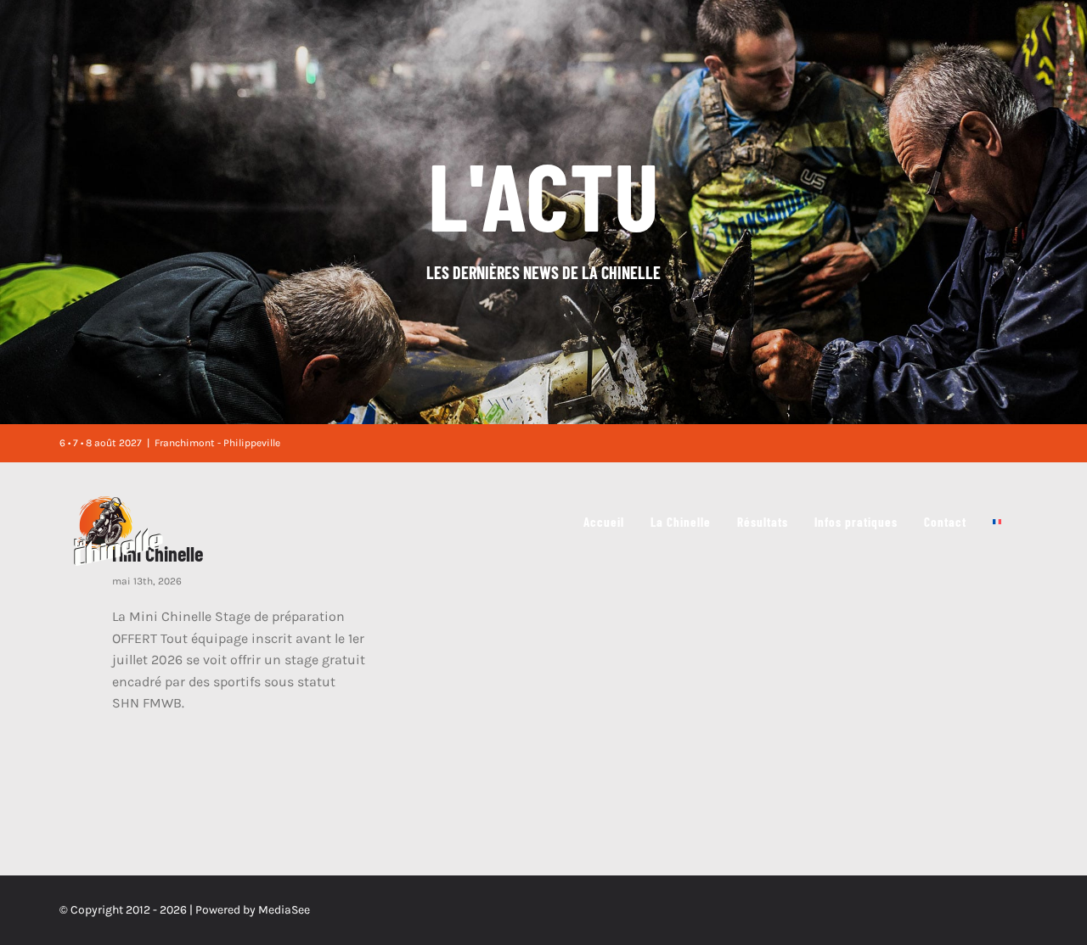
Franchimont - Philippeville (217, 443)
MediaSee (284, 910)
